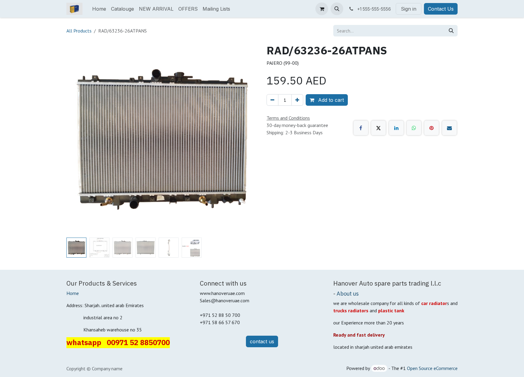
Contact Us (441, 9)
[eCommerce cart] (321, 8)
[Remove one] (272, 100)
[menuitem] (99, 9)
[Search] (451, 30)
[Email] (449, 128)
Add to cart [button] (330, 100)
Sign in (408, 9)
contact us (262, 341)
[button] (337, 8)
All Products (79, 31)
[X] (378, 128)
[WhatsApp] (414, 128)
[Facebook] (361, 128)
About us (348, 293)
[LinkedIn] (396, 128)
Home (72, 293)
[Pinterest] (431, 128)
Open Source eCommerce (432, 368)
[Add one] (297, 100)
